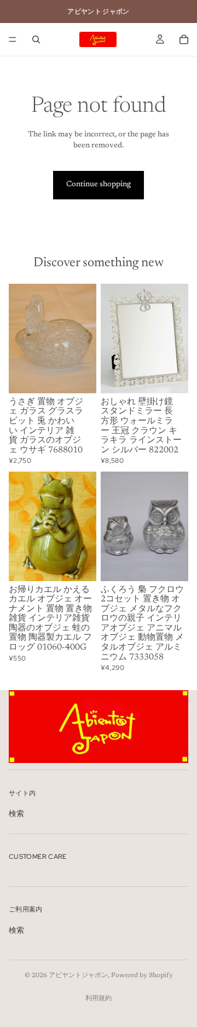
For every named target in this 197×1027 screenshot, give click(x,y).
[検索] (36, 39)
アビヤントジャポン (78, 975)
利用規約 (98, 998)
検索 (16, 814)
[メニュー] (12, 39)
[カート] (184, 39)
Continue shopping (98, 184)
